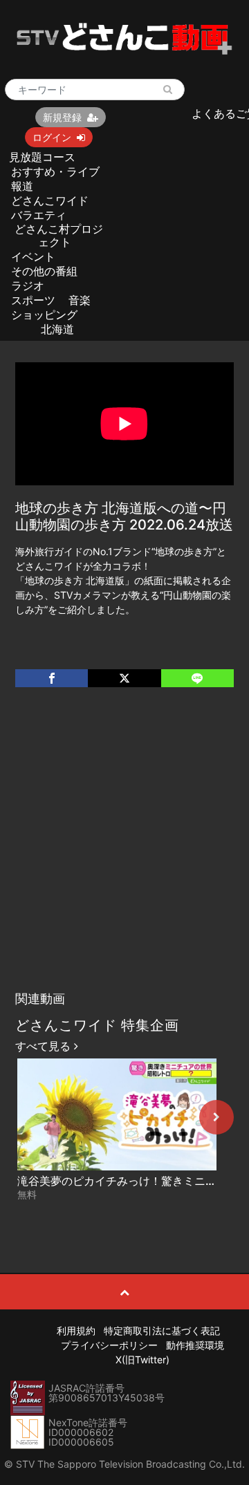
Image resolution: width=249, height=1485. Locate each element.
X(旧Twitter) (142, 1359)
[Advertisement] (124, 853)
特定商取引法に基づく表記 (162, 1330)
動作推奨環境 (195, 1345)
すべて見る (44, 1046)
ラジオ (27, 285)
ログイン (52, 137)
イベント (33, 256)
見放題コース (42, 157)
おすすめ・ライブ (55, 171)
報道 (22, 186)
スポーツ (33, 300)
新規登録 (62, 117)
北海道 (57, 329)
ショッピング (44, 314)
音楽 (79, 300)
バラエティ (38, 215)
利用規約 (76, 1330)
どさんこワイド (50, 200)
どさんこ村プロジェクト (59, 235)
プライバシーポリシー (109, 1345)
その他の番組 (44, 271)
